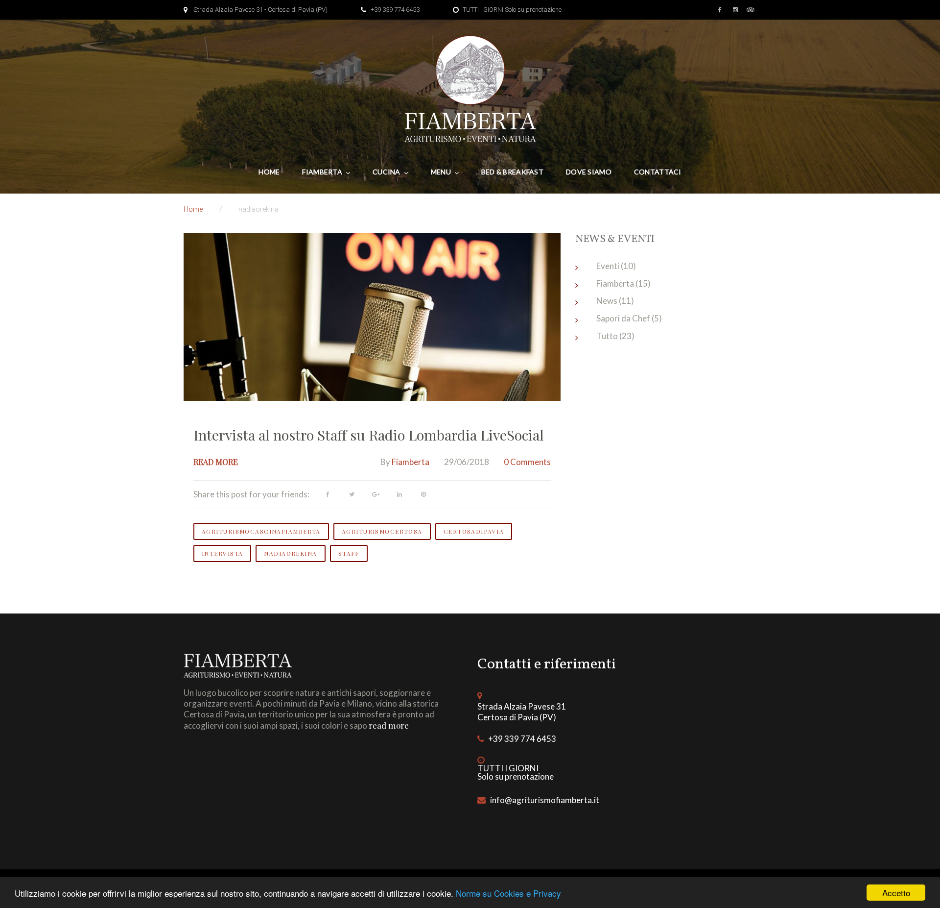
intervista (222, 553)
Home (269, 172)
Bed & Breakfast (512, 172)
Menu (441, 172)
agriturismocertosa (382, 531)
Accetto (896, 892)
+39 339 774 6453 (395, 9)
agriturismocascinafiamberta (261, 531)
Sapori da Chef (623, 318)
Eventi (607, 266)
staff (348, 553)
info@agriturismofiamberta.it (544, 800)
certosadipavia (474, 531)
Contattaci (658, 172)
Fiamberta (322, 172)
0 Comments (527, 462)
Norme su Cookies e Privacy (508, 893)
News (606, 300)
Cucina (386, 172)
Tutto (607, 336)
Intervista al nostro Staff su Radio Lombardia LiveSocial (368, 434)
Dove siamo (588, 172)
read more (389, 725)
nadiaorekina (290, 553)
